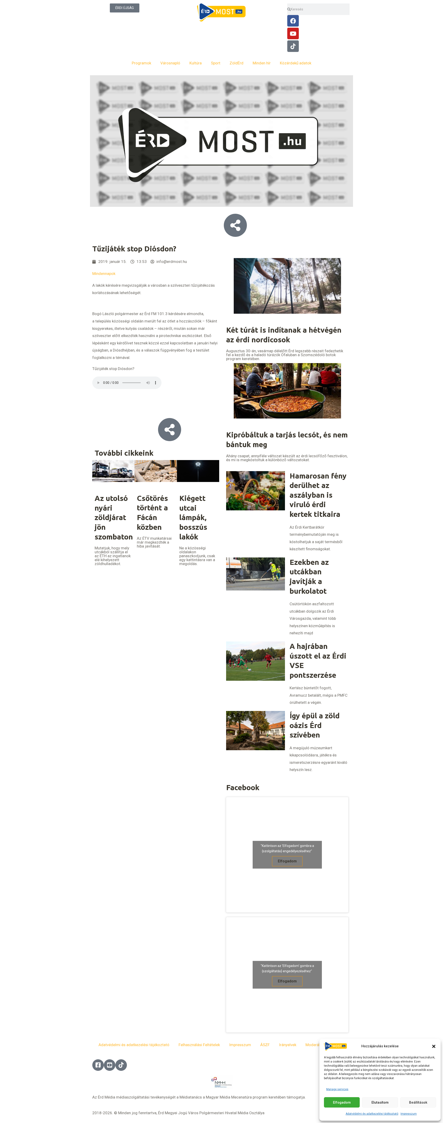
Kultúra (195, 63)
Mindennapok (103, 273)
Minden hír (262, 63)
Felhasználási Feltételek (199, 1044)
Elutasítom (380, 1102)
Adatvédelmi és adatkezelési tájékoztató (372, 1113)
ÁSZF (265, 1044)
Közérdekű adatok (295, 63)
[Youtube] (293, 33)
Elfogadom (342, 1102)
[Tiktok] (293, 46)
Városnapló (170, 63)
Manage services (337, 1089)
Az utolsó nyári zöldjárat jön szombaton (114, 517)
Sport (215, 63)
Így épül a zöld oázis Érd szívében (315, 725)
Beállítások (418, 1102)
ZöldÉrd (236, 63)
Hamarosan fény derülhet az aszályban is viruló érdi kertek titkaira (318, 495)
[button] (433, 1046)
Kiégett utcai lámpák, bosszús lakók (193, 517)
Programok (141, 63)
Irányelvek (287, 1044)
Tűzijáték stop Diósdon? (113, 368)
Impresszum (409, 1113)
